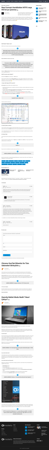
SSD (25, 412)
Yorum (4, 235)
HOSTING (12, 1)
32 (33, 430)
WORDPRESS (16, 1)
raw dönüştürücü (4, 164)
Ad (3, 243)
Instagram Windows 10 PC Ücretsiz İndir (21, 283)
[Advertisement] (41, 39)
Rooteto (3, 1)
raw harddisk (20, 164)
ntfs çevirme (22, 162)
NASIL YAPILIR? (21, 1)
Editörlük (3, 430)
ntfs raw (26, 162)
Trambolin (14, 426)
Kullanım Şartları (3, 433)
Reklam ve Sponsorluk (4, 434)
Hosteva (26, 448)
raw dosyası (10, 164)
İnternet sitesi (5, 250)
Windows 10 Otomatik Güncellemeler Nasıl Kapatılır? (21, 377)
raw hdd (24, 164)
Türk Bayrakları (15, 429)
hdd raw (3, 162)
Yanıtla (31, 186)
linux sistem (13, 162)
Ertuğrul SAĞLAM (9, 196)
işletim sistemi (8, 162)
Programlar (7, 5)
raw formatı (15, 164)
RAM (8, 336)
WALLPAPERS (8, 1)
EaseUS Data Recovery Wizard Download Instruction (21, 153)
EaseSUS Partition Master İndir (17, 98)
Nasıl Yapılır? (4, 5)
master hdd (17, 162)
